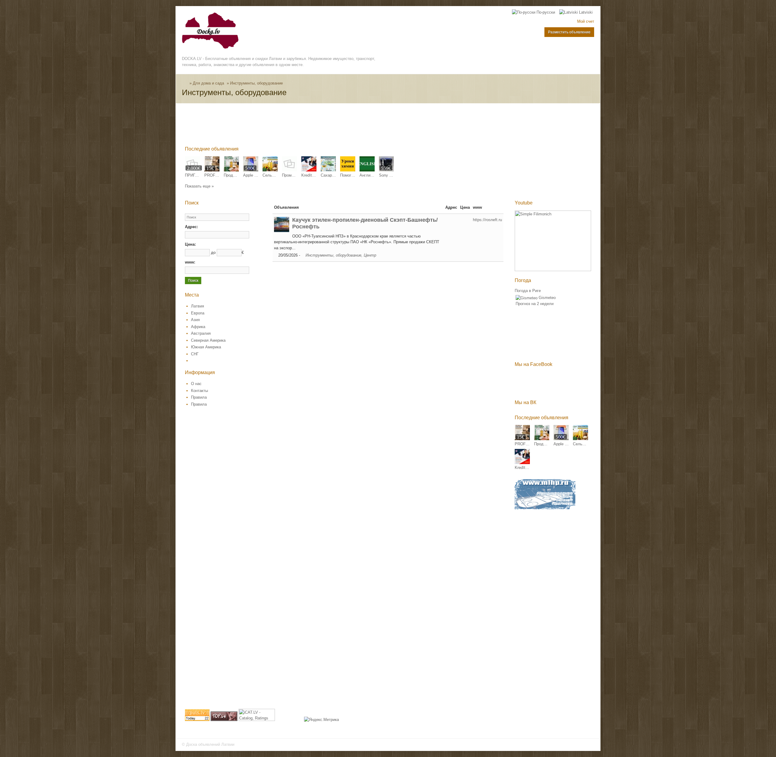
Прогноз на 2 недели (535, 303)
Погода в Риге (528, 290)
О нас (196, 383)
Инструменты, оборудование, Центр (341, 255)
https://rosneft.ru (487, 219)
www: (190, 262)
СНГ (195, 354)
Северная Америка (208, 340)
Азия (195, 319)
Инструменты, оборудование (256, 83)
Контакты (199, 390)
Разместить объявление (569, 32)
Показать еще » (199, 186)
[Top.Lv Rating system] (224, 719)
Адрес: (191, 226)
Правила (199, 397)
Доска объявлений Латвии (210, 744)
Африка (198, 326)
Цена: (190, 244)
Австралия (201, 333)
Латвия (197, 306)
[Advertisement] (295, 126)
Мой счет (585, 21)
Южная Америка (206, 347)
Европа (197, 313)
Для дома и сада (208, 83)
